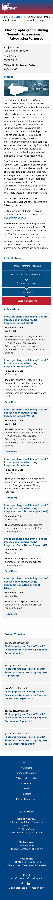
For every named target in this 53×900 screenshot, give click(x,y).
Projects (15, 17)
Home (5, 17)
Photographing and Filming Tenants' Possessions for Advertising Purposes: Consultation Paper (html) (26, 695)
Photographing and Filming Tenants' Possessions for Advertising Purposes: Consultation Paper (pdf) (26, 718)
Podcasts (26, 794)
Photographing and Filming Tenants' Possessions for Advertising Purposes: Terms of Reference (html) (26, 740)
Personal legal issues (26, 799)
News (26, 788)
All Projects (26, 768)
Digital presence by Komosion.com (26, 888)
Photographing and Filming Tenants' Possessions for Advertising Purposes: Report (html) (26, 649)
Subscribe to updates (26, 778)
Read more (11, 451)
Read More (11, 402)
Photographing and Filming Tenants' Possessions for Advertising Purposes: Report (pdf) (26, 672)
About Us (26, 762)
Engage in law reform (26, 773)
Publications (26, 783)
